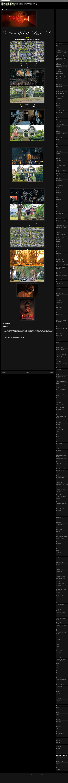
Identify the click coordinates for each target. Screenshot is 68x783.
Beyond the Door (59, 86)
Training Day (58, 652)
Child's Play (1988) (59, 137)
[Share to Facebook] (8, 323)
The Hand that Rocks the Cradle (61, 338)
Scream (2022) (58, 559)
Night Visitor (58, 473)
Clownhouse (58, 144)
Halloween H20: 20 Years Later (61, 328)
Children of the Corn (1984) (61, 133)
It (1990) (57, 391)
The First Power (59, 244)
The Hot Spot (58, 361)
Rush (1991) (58, 552)
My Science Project (59, 453)
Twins (57, 665)
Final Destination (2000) (60, 237)
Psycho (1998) (58, 519)
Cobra (57, 146)
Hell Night (58, 345)
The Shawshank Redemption (61, 567)
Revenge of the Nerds (60, 538)
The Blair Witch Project (60, 100)
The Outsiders (58, 491)
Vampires (58, 674)
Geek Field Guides (59, 761)
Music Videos (58, 740)
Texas (57, 728)
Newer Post (4, 372)
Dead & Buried (58, 178)
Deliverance (58, 183)
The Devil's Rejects (59, 185)
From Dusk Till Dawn (59, 284)
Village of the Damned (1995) (61, 679)
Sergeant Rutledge (59, 562)
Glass (57, 298)
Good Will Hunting (59, 307)
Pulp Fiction (58, 520)
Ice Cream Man (59, 372)
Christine (57, 142)
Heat (57, 344)
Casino (57, 129)
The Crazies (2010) (59, 156)
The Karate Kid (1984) (60, 407)
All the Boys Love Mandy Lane (61, 48)
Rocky (57, 548)
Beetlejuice (58, 80)
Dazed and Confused (60, 176)
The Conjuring (58, 151)
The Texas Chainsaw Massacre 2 (62, 625)
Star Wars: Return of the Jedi (61, 606)
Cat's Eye (58, 131)
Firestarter (58, 241)
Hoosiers (57, 359)
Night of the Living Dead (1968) (61, 470)
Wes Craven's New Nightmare (61, 684)
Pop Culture (58, 742)
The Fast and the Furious (60, 234)
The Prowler (58, 515)
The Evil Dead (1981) (60, 225)
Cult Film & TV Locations (60, 757)
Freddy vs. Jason (59, 253)
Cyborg (57, 167)
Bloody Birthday (59, 103)
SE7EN (57, 566)
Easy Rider (58, 209)
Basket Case (58, 78)
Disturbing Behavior (59, 190)
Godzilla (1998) (59, 302)
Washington (58, 731)
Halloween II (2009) (59, 333)
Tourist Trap (58, 646)
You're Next (58, 700)
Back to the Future (59, 73)
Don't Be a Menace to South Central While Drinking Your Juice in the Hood (62, 197)
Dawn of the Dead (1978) (60, 173)
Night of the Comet (59, 465)
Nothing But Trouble (59, 479)
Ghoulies (57, 295)
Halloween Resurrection (60, 330)
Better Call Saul (59, 84)
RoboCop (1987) (59, 545)
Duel (57, 206)
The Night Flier (58, 463)
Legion (57, 420)
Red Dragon (58, 531)
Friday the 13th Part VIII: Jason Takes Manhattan (61, 276)
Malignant (58, 436)
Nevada (57, 717)
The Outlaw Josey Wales (60, 489)
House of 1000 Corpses (60, 365)
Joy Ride (57, 400)
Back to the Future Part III (60, 76)
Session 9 (58, 564)
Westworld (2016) (59, 686)
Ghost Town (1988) (59, 293)
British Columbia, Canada (60, 735)
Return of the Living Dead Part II (61, 536)
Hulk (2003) (58, 371)
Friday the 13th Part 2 (60, 261)
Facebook (58, 748)
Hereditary (58, 351)
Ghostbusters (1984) (59, 291)
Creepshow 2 (58, 160)
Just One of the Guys (60, 404)
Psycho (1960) (58, 517)
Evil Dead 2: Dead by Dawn (61, 227)
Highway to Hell (59, 352)
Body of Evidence (59, 108)
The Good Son (58, 305)
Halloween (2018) (59, 335)
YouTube (57, 751)
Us (56, 670)
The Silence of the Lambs (60, 576)
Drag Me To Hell (59, 201)
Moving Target (58, 450)
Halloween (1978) (59, 314)
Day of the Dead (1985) (60, 175)
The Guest (58, 312)
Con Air (57, 149)
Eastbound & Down (59, 208)
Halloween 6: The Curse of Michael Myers (60, 326)
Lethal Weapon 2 (59, 422)
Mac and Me (58, 434)
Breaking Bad (58, 117)
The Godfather (58, 300)
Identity (57, 374)
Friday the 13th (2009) (60, 277)
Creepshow (58, 158)
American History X (59, 50)
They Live (58, 641)
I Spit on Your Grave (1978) (61, 389)
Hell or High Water (59, 347)
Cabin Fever (58, 122)
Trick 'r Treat (58, 657)
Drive (57, 204)
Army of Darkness (59, 69)
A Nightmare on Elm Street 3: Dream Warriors (61, 59)
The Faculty (58, 232)
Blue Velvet (58, 105)
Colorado (58, 712)
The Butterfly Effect (59, 121)
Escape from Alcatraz (60, 218)
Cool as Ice (58, 153)
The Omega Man (59, 482)
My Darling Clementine (60, 452)
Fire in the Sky (58, 239)
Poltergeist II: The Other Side (61, 508)
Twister (57, 667)
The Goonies (58, 309)
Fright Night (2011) (59, 283)
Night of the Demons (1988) (61, 468)
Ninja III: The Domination (60, 475)
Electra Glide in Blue (59, 215)
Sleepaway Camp (59, 585)
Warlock (57, 681)
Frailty (57, 251)
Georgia (57, 714)
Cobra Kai (58, 148)
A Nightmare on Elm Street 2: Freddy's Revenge (61, 56)
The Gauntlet (58, 288)
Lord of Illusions (59, 427)
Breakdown (58, 115)
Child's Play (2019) (59, 141)
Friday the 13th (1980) (60, 259)
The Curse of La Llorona (60, 165)
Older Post (51, 372)
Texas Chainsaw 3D (59, 637)
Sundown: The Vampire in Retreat (62, 607)
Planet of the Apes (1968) (60, 505)
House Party (58, 367)
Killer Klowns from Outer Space (61, 411)
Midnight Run (58, 446)
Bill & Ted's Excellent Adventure (61, 91)
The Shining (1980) (59, 569)
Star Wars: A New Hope (60, 604)
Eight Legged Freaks (59, 213)
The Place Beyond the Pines (61, 503)
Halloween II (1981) (59, 316)
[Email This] (5, 323)
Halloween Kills (58, 337)
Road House (58, 543)
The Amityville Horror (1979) (61, 52)
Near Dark (58, 461)
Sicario (57, 574)
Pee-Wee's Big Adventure (60, 494)
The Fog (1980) (59, 248)
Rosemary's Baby (59, 550)
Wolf (57, 695)
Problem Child (58, 513)
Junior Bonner (58, 402)
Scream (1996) (58, 557)
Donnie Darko (58, 194)
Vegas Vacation (59, 677)
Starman (57, 602)
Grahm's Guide (59, 763)
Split (57, 597)
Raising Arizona (59, 529)
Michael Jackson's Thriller (60, 445)
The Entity (58, 216)
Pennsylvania (58, 726)
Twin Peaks (58, 663)
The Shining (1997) (59, 571)
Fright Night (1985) (59, 279)
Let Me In (58, 424)
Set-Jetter (58, 769)
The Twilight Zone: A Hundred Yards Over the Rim (61, 660)
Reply (5, 338)
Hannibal (57, 342)
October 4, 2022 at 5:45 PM (11, 329)
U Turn (57, 672)
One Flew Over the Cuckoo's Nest (62, 487)
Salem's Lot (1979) (59, 553)
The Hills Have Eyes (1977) (61, 354)
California (58, 709)
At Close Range (59, 71)
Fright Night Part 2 (59, 281)
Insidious (57, 383)
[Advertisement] (27, 362)
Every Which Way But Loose (61, 223)
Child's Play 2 (58, 139)
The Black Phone (59, 98)
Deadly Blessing (59, 180)
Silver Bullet (58, 581)
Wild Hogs (58, 691)
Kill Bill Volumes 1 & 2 (60, 409)
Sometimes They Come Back (61, 595)
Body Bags (58, 107)
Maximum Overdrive (59, 441)
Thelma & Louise (59, 639)
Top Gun (57, 644)
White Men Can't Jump (60, 689)
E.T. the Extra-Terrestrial (60, 220)
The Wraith (58, 696)
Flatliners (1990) (59, 246)
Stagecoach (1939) (59, 599)
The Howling (58, 369)
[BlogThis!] (6, 323)
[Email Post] (4, 323)
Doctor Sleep (58, 192)
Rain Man (58, 527)
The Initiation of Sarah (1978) (61, 381)
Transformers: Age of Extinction (61, 654)
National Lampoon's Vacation (61, 458)
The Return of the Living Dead (61, 534)
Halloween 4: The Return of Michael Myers (61, 321)
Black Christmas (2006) (60, 96)
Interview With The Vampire (61, 385)
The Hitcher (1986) (59, 356)
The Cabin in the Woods (60, 124)
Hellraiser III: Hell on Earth (60, 349)
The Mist (57, 448)
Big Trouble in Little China (60, 89)
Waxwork (57, 682)
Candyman (58, 126)
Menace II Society (59, 443)
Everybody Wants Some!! (60, 222)
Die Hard (57, 187)
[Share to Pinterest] (9, 323)
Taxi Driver (58, 616)
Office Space (58, 480)
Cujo (57, 163)
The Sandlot (58, 555)
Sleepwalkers (58, 592)
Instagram (58, 750)
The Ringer (58, 541)
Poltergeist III (58, 510)
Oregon (57, 724)
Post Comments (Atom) (29, 375)
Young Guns (58, 698)
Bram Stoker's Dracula (60, 114)
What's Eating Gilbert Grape (61, 688)
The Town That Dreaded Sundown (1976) (60, 650)
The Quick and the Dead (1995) (61, 526)
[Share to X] (7, 323)
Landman (58, 414)
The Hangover (58, 340)
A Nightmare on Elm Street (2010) (62, 66)
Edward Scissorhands (60, 211)
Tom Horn (58, 642)
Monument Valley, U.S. (60, 733)
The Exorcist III (58, 230)
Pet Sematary (58, 498)
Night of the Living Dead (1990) (61, 472)
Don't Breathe (58, 199)
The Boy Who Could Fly (60, 110)
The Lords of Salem (59, 429)
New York (58, 719)
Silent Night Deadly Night (60, 578)
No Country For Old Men (60, 477)
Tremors (57, 655)
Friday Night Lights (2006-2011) (61, 257)
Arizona (57, 707)
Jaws (57, 397)
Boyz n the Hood (59, 112)
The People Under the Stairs (61, 496)
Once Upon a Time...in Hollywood (62, 484)
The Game (58, 286)
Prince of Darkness (59, 512)
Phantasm (58, 501)
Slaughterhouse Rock (60, 583)
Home (27, 372)
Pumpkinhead (58, 522)
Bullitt (57, 119)
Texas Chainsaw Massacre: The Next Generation (61, 630)
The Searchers (58, 560)
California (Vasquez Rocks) (61, 710)
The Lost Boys (58, 431)
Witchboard (58, 693)
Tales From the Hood (59, 614)
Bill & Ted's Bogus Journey (60, 93)
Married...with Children (60, 438)
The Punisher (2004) (59, 524)
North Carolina (58, 721)
